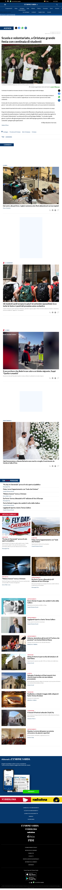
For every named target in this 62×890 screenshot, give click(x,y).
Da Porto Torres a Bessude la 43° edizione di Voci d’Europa (23, 498)
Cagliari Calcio (41, 12)
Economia (45, 8)
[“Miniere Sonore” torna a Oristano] (16, 565)
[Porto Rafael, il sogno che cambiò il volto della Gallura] (14, 606)
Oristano (34, 132)
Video (16, 8)
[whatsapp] (10, 1)
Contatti (31, 856)
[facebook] (8, 1)
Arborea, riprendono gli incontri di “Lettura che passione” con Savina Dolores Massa (43, 639)
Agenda (7, 28)
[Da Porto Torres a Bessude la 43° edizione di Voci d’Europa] (46, 566)
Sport (51, 8)
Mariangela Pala (6, 486)
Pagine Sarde (31, 819)
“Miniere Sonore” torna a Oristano (14, 494)
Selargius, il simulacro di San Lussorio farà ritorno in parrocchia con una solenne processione (41, 677)
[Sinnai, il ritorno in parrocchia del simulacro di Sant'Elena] (14, 662)
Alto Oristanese (26, 132)
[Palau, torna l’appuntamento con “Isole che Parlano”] (46, 526)
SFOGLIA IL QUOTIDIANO (7, 14)
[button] (16, 28)
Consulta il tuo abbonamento (31, 807)
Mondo (33, 8)
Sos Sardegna (26, 12)
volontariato (9, 136)
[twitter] (5, 1)
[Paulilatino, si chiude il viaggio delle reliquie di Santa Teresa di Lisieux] (14, 699)
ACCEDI (55, 1)
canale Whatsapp (55, 87)
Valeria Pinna (5, 125)
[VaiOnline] (31, 837)
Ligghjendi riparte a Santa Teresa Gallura (17, 508)
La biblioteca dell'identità (31, 813)
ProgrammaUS (8, 8)
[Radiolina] (46, 799)
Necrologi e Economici (31, 850)
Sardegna (22, 8)
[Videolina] (15, 799)
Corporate (31, 864)
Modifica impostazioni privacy (31, 859)
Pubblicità (31, 853)
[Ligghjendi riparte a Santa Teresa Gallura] (14, 625)
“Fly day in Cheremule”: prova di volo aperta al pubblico (21, 484)
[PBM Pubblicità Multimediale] (31, 840)
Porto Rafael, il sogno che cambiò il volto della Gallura (21, 503)
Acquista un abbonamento (31, 810)
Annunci (57, 8)
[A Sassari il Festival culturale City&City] (14, 718)
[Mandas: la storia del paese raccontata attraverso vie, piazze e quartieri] (14, 736)
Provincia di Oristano (15, 132)
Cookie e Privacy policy (31, 847)
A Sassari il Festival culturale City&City (40, 712)
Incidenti (34, 12)
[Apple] (31, 874)
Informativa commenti (31, 861)
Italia (28, 8)
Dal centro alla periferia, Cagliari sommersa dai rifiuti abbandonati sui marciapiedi (31, 206)
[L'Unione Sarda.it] (31, 4)
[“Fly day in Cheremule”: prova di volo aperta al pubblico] (16, 526)
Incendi (49, 12)
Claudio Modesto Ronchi (8, 491)
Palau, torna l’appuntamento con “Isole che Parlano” (20, 489)
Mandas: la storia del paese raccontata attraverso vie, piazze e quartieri (40, 732)
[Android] (31, 878)
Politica (39, 8)
